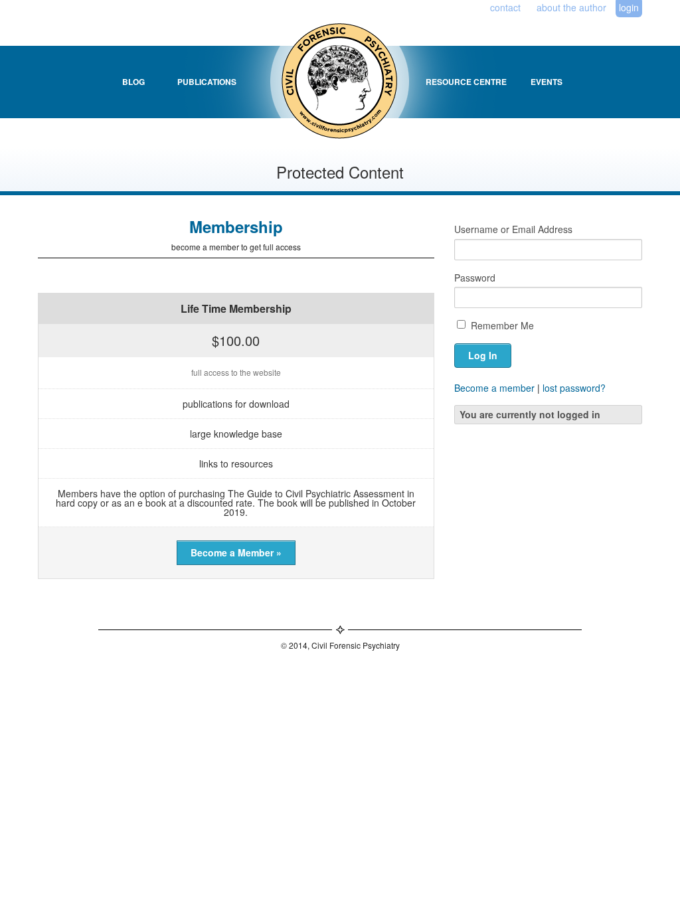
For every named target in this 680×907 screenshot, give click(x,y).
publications (206, 82)
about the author (571, 7)
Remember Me (501, 325)
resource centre (466, 82)
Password (474, 277)
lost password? (574, 387)
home (326, 82)
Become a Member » (236, 552)
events (546, 82)
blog (133, 82)
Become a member (494, 387)
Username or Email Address (513, 229)
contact (505, 7)
